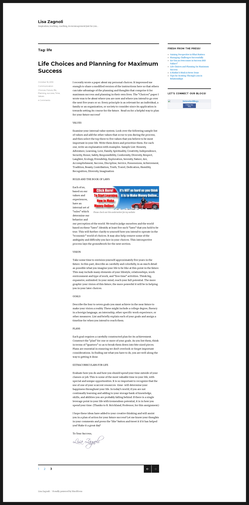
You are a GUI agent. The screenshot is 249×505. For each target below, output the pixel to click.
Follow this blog (189, 105)
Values (41, 96)
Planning (42, 93)
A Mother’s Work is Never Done (184, 73)
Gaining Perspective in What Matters (187, 54)
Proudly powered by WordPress (67, 491)
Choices (42, 90)
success (50, 93)
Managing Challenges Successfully (186, 57)
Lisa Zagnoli (50, 21)
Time (57, 93)
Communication (45, 86)
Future (50, 90)
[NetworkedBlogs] (189, 101)
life (55, 90)
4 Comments (44, 100)
